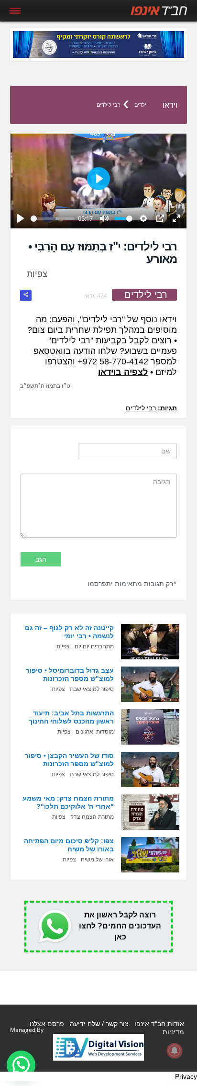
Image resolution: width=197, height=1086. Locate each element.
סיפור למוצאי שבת (92, 689)
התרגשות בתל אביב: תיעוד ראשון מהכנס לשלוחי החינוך (71, 717)
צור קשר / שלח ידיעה (99, 1024)
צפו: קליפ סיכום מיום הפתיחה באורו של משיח (69, 845)
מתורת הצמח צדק (92, 817)
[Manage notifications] (174, 1050)
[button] (21, 1065)
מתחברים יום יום (94, 646)
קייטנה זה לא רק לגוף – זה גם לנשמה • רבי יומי (69, 632)
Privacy (186, 1076)
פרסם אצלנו (47, 1024)
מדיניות (173, 1032)
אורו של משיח (97, 859)
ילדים (140, 105)
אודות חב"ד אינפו (159, 1024)
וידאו (170, 105)
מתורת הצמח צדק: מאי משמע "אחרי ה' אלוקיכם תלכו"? (68, 802)
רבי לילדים (108, 105)
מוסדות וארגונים (95, 731)
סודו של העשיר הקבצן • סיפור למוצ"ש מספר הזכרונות (69, 760)
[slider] (53, 218)
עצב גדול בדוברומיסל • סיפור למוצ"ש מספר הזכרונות (70, 674)
